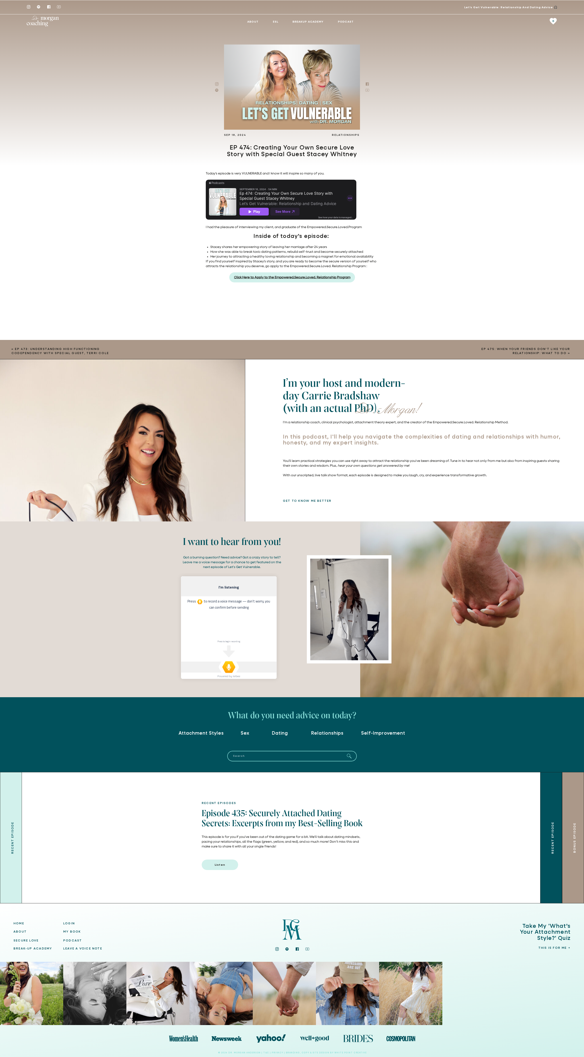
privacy (278, 1053)
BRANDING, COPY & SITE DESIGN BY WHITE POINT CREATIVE (326, 1053)
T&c (266, 1053)
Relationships (346, 135)
